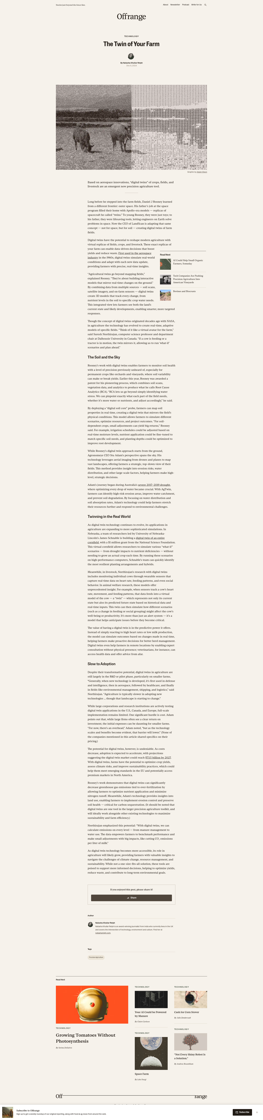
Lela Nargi (141, 1079)
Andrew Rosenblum (185, 1064)
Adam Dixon (202, 172)
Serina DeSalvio (65, 1048)
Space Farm (142, 1073)
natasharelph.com (103, 933)
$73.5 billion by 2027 (158, 757)
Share (133, 898)
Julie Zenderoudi (184, 1018)
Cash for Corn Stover (186, 1012)
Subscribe (244, 1112)
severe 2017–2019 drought (154, 484)
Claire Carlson (143, 1021)
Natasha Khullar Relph (133, 63)
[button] (92, 1017)
